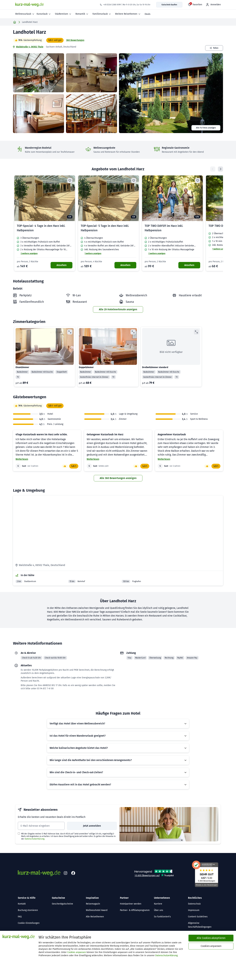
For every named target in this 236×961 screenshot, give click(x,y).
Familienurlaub (100, 14)
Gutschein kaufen (169, 5)
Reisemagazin (93, 903)
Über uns (158, 910)
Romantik (80, 14)
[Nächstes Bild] (69, 198)
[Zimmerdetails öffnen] (69, 332)
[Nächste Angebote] (220, 169)
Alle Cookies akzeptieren (211, 937)
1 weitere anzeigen (93, 253)
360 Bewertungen (75, 40)
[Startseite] (14, 22)
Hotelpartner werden (130, 903)
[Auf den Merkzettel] (69, 180)
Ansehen (61, 265)
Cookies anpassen (76, 952)
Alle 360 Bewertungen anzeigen (118, 478)
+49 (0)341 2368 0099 (112, 5)
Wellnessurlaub (23, 14)
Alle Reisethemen (95, 916)
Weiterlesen (22, 459)
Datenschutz (194, 903)
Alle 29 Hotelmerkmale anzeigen (118, 309)
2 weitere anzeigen (29, 253)
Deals (147, 14)
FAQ (20, 916)
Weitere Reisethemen (126, 14)
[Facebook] (73, 873)
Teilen (215, 48)
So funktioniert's (162, 916)
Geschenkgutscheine (62, 903)
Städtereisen (61, 14)
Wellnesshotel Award (96, 910)
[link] (44, 223)
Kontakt (22, 903)
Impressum (193, 910)
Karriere (158, 903)
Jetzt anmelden (92, 825)
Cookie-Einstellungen (28, 923)
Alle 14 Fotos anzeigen (206, 128)
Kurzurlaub (42, 14)
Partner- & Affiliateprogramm (135, 910)
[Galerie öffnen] (38, 72)
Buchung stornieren (28, 910)
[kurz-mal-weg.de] (29, 5)
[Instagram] (65, 873)
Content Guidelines (198, 916)
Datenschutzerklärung (34, 839)
